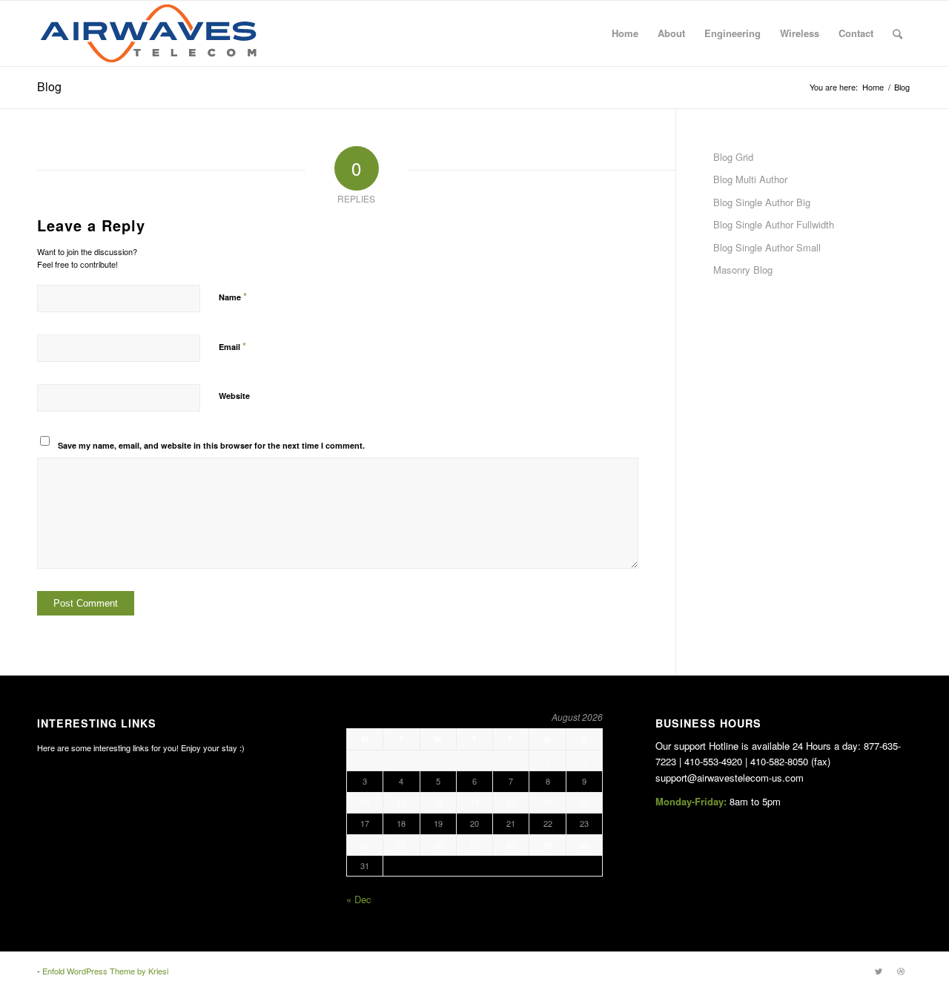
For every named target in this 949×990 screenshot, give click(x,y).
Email (232, 346)
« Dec (358, 899)
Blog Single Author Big (761, 202)
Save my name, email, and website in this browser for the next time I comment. (211, 445)
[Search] (897, 33)
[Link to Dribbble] (901, 971)
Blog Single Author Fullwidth (773, 224)
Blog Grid (733, 157)
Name (233, 296)
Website (234, 395)
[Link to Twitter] (878, 971)
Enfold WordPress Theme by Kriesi (105, 971)
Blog (49, 86)
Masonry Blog (743, 270)
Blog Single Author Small (767, 247)
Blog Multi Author (750, 179)
